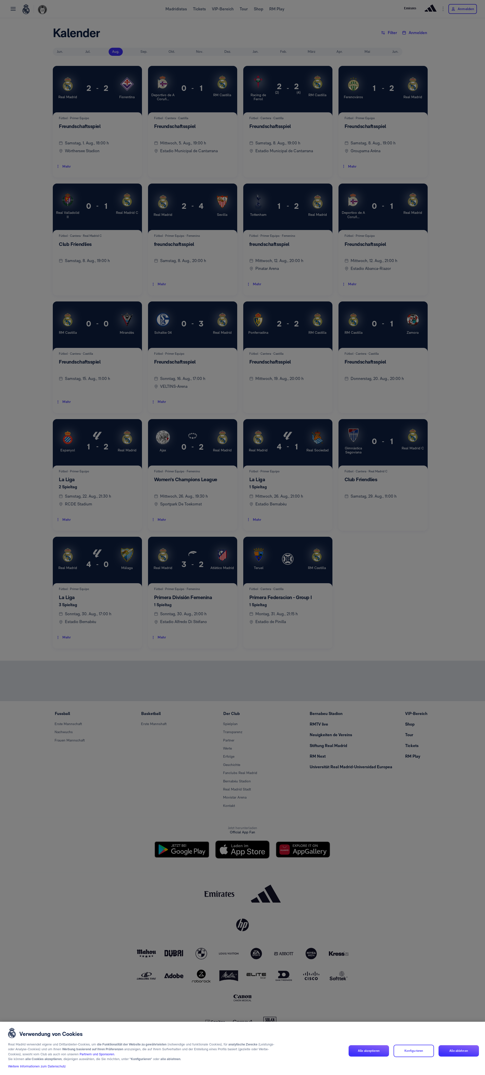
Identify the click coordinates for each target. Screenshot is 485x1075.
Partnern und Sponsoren (97, 1054)
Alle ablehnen (458, 1051)
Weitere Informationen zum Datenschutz (37, 1066)
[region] (242, 1048)
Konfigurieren (413, 1051)
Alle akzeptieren (369, 1051)
